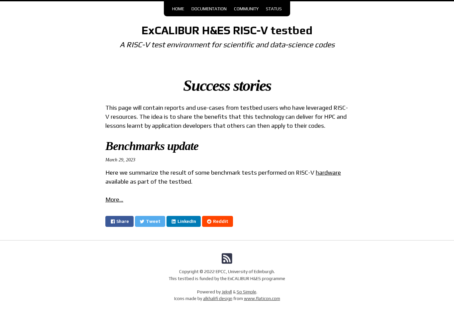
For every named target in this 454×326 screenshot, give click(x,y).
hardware (328, 172)
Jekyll (227, 291)
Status (274, 8)
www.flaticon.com (262, 298)
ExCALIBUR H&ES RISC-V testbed (227, 30)
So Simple (246, 291)
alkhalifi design (217, 298)
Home (178, 8)
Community (246, 8)
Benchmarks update (151, 146)
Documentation (209, 8)
